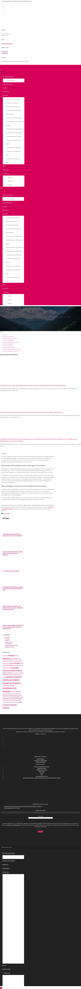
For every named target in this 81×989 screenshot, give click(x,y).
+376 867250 (4, 53)
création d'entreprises (8, 340)
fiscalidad (11, 663)
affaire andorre (5, 655)
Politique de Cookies (40, 762)
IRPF (12, 691)
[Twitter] (41, 3)
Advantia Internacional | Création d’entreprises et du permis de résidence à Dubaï (42, 777)
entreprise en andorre (8, 343)
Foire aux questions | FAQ (42, 776)
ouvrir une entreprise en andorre (11, 351)
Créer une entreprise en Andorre (41, 766)
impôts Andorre (15, 670)
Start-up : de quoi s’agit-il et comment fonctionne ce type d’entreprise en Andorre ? (31, 412)
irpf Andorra (17, 691)
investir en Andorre (7, 345)
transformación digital (15, 702)
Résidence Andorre (9, 646)
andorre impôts (14, 658)
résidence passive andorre (11, 699)
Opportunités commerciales (11, 645)
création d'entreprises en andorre (11, 342)
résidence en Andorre (10, 698)
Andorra (5, 334)
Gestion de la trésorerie (14, 147)
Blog (4, 166)
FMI (14, 665)
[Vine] (41, 11)
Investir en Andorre (41, 768)
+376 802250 (4, 51)
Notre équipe (11, 80)
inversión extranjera (14, 677)
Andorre (6, 658)
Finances (7, 639)
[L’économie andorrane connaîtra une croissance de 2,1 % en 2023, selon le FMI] (8, 530)
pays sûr (7, 695)
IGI (8, 667)
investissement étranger (9, 347)
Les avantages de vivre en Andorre (11, 571)
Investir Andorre (6, 513)
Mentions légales (40, 759)
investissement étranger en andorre (12, 349)
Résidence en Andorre (42, 770)
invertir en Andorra (11, 680)
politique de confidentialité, (13, 825)
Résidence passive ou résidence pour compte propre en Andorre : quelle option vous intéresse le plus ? (13, 608)
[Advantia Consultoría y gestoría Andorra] (3, 68)
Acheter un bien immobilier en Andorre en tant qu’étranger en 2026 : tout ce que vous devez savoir (13, 627)
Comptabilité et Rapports (14, 136)
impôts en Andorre (7, 672)
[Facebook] (41, 5)
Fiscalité (7, 640)
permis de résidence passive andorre (15, 695)
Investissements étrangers (9, 685)
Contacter (6, 170)
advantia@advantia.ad (7, 43)
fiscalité (17, 663)
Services (5, 95)
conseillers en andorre (8, 336)
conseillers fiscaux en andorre (10, 338)
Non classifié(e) (8, 643)
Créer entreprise (8, 84)
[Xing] (41, 9)
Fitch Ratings (9, 665)
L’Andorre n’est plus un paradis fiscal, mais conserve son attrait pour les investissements (33, 385)
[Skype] (41, 13)
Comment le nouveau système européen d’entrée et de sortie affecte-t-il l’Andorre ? (12, 553)
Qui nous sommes (8, 76)
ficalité (7, 663)
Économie (7, 637)
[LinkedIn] (41, 7)
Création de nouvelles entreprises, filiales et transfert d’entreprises (12, 102)
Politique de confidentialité (40, 760)
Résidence (6, 91)
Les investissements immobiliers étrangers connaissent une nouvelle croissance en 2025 (13, 588)
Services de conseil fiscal (14, 117)
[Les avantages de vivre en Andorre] (8, 567)
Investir (5, 87)
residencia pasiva (16, 696)
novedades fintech (9, 693)
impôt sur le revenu (15, 672)
